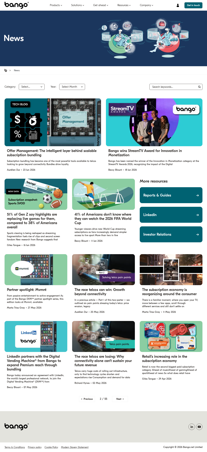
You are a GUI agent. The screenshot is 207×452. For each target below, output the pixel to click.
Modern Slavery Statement (74, 447)
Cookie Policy (51, 447)
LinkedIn (150, 215)
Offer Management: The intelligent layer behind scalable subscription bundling (52, 153)
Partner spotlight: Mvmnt (26, 290)
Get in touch (193, 5)
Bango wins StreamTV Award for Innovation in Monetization (145, 153)
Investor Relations (157, 234)
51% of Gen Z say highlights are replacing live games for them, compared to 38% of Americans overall (32, 220)
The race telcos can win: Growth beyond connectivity (100, 292)
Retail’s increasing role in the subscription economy (164, 358)
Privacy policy (35, 447)
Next (118, 399)
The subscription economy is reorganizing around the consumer (170, 292)
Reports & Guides (157, 195)
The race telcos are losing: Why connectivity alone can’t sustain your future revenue (103, 360)
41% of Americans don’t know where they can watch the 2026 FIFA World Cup (103, 218)
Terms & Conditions (15, 447)
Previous (88, 399)
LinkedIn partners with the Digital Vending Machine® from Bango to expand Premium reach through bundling (34, 362)
